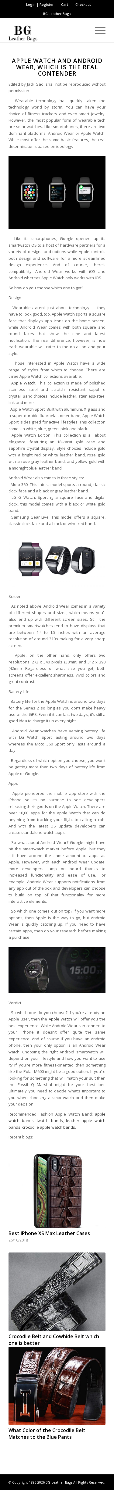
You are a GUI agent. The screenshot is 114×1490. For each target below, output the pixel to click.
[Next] (96, 1262)
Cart (64, 4)
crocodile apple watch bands (48, 1127)
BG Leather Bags (59, 1482)
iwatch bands (50, 1120)
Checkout (83, 4)
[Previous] (18, 1262)
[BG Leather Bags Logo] (47, 30)
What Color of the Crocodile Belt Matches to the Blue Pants (47, 1433)
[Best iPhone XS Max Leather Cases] (57, 1189)
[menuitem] (40, 4)
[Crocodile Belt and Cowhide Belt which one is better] (57, 1291)
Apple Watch (23, 383)
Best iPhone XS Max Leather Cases (49, 1233)
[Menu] (97, 30)
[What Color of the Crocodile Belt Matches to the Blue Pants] (57, 1386)
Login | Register (40, 4)
